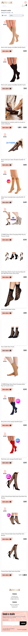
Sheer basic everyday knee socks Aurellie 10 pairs (13, 198)
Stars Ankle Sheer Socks (7, 346)
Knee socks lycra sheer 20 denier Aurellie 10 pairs (13, 160)
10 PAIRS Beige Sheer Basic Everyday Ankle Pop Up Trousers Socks (13, 385)
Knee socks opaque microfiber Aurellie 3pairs (13, 47)
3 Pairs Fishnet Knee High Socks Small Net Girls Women (14, 497)
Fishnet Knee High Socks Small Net (10, 571)
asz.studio (24, 629)
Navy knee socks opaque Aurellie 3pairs (12, 421)
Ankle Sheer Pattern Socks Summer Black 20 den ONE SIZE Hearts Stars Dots (13, 272)
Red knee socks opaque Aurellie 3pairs (11, 459)
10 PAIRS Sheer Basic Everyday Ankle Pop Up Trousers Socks (13, 235)
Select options (5, 51)
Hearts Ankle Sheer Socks (8, 309)
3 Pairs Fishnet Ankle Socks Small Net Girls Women (12, 534)
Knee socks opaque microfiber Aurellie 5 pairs (13, 84)
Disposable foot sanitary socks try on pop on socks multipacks (13, 123)
